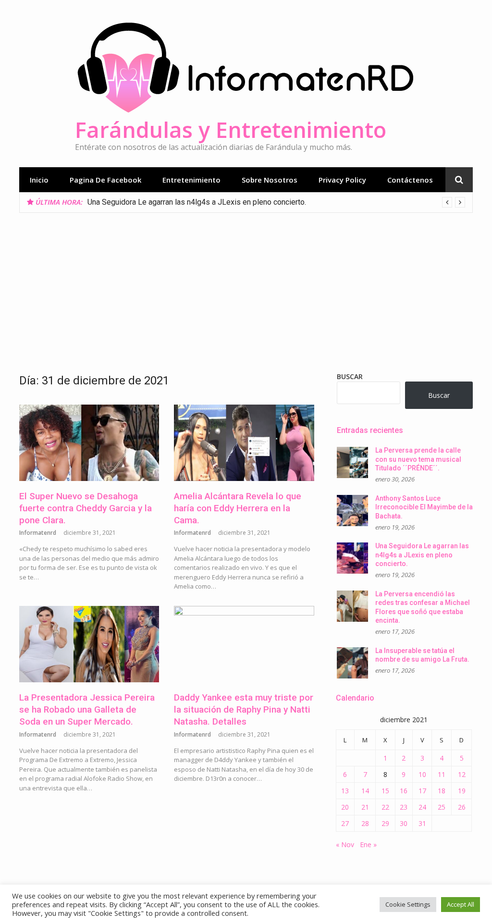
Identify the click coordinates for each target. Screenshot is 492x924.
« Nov (345, 844)
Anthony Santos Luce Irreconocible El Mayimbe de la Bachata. (424, 507)
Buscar (350, 376)
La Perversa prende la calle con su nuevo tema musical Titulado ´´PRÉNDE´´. (418, 459)
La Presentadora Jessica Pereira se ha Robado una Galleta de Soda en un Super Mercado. (87, 709)
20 (345, 807)
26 (462, 807)
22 (385, 807)
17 (422, 790)
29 (385, 823)
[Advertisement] (246, 285)
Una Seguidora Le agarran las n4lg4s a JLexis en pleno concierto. (196, 202)
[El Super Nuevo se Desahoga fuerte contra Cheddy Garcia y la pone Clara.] (89, 443)
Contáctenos (410, 180)
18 (441, 790)
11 (441, 774)
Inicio (39, 180)
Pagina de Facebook (105, 180)
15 (385, 790)
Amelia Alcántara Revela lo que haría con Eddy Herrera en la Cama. (237, 508)
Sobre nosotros (269, 180)
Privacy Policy (342, 180)
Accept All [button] (460, 904)
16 (403, 790)
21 (365, 807)
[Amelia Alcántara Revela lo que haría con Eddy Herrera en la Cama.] (244, 443)
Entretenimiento (191, 180)
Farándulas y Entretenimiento (230, 129)
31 (422, 823)
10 (422, 774)
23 (403, 807)
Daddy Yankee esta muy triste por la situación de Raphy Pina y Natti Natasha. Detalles (243, 709)
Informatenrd (37, 533)
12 (462, 774)
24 (422, 807)
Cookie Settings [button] (407, 904)
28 (365, 823)
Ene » (368, 844)
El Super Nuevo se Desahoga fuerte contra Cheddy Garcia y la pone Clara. (85, 508)
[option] (276, 202)
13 (345, 790)
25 (441, 807)
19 (462, 790)
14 (365, 790)
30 (403, 823)
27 (345, 823)
